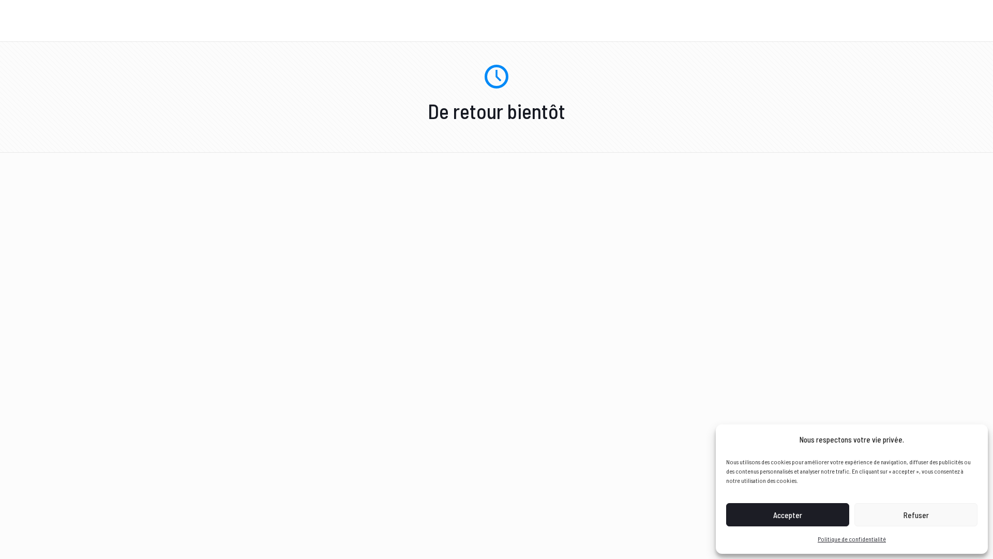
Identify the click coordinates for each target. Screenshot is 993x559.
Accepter (787, 515)
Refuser (916, 515)
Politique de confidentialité (852, 538)
